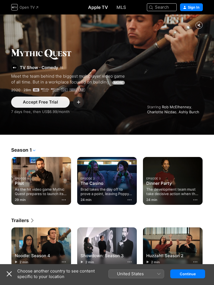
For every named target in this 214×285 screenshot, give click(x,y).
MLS (121, 7)
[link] (23, 220)
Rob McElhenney (176, 107)
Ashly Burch (189, 112)
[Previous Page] (5, 180)
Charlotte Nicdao (161, 112)
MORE (118, 83)
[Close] (9, 273)
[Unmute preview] (199, 25)
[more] (64, 200)
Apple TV (98, 7)
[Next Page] (208, 180)
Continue (188, 274)
